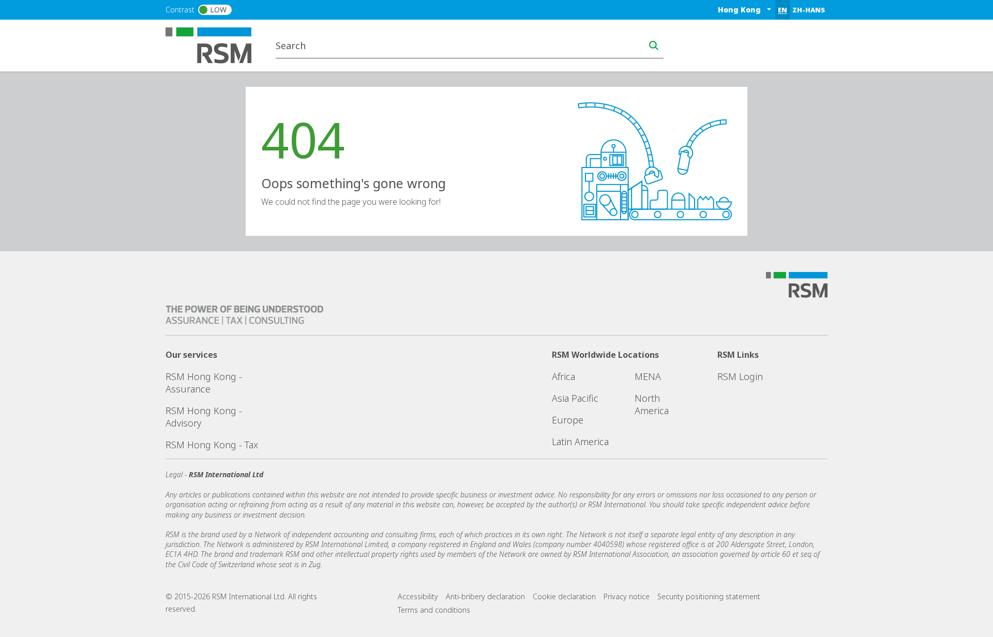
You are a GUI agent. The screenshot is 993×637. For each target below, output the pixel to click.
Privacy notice (627, 596)
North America (652, 404)
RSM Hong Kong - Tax (212, 444)
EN (782, 9)
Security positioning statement (708, 596)
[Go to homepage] (215, 44)
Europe (567, 420)
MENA (648, 376)
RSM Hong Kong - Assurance (204, 382)
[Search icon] (653, 45)
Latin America (580, 441)
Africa (563, 376)
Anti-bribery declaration (485, 596)
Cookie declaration (564, 596)
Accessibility (418, 596)
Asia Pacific (575, 398)
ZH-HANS (808, 9)
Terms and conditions (434, 610)
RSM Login (740, 376)
